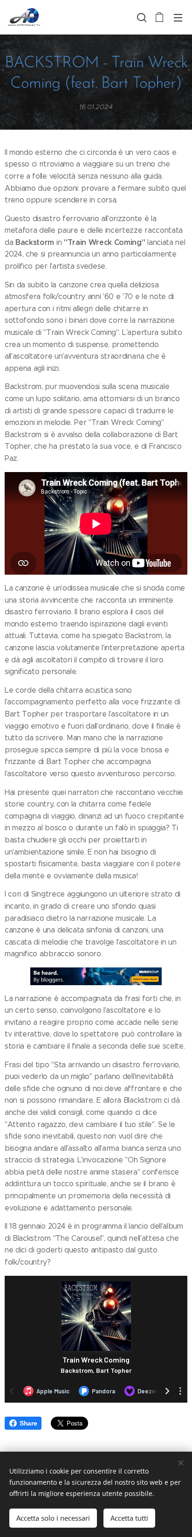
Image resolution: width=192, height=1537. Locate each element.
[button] (140, 17)
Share (28, 1423)
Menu (178, 17)
